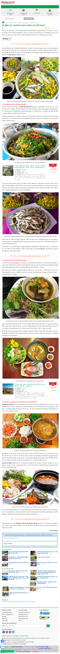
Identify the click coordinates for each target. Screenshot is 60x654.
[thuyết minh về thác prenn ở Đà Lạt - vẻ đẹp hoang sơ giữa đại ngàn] (33, 553)
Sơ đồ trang (4, 620)
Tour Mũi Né (54, 650)
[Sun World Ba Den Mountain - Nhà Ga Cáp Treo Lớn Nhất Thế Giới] (33, 578)
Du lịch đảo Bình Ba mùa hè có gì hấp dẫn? (19, 562)
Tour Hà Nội (33, 650)
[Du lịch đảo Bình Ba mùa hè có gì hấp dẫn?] (5, 564)
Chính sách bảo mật (23, 616)
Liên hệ (20, 620)
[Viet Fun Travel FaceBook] (3, 632)
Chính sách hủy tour (23, 618)
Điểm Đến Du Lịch (15, 601)
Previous (2, 12)
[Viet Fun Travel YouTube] (9, 632)
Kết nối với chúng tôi (7, 629)
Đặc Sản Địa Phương (29, 601)
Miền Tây (22, 601)
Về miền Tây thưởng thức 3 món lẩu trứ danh (27, 22)
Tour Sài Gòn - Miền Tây (30, 648)
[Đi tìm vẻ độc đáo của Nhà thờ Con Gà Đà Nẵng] (33, 564)
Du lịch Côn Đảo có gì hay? (43, 557)
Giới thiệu (4, 616)
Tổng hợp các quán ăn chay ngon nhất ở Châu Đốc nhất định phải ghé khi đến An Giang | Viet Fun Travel (46, 572)
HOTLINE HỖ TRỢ (9, 651)
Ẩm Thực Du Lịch (12, 22)
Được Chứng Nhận (44, 610)
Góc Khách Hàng (22, 610)
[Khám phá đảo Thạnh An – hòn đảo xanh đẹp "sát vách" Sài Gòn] (5, 572)
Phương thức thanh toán (24, 612)
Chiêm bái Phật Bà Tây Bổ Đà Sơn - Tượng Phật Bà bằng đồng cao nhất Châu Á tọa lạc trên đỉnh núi (19, 578)
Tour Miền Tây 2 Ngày (7, 648)
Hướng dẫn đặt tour (23, 614)
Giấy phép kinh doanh (7, 612)
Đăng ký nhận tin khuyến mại (9, 623)
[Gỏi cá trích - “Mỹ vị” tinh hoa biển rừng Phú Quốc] (33, 589)
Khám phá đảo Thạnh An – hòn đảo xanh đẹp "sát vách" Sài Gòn (18, 571)
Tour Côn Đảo (26, 650)
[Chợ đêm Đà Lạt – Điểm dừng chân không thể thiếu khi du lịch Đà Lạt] (5, 558)
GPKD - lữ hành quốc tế (7, 614)
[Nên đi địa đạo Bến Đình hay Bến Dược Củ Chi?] (5, 594)
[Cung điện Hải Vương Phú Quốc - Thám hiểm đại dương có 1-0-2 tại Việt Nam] (5, 589)
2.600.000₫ (53, 169)
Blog (6, 22)
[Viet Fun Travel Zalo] (13, 632)
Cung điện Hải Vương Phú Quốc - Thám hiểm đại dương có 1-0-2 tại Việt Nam (19, 588)
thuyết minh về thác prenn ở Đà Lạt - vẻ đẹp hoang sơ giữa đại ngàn (47, 552)
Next (58, 12)
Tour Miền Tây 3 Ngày (18, 648)
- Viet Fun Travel (22, 644)
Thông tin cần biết (6, 610)
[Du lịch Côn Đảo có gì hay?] (33, 558)
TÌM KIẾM (29, 18)
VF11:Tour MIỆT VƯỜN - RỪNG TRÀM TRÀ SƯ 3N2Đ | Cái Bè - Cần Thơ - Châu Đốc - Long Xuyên (30, 385)
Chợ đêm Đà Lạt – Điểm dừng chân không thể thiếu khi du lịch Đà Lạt (18, 557)
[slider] (47, 28)
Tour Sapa (40, 650)
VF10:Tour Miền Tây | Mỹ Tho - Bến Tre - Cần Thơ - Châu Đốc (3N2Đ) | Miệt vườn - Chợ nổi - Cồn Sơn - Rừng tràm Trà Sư (30, 166)
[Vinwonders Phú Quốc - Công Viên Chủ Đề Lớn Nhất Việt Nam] (33, 583)
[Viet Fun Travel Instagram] (6, 632)
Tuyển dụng (4, 618)
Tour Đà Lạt (46, 650)
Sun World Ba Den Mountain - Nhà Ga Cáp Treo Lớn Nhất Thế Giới (47, 577)
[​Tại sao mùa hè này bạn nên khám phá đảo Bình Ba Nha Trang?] (5, 553)
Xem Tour (53, 172)
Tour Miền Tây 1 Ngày (29, 646)
